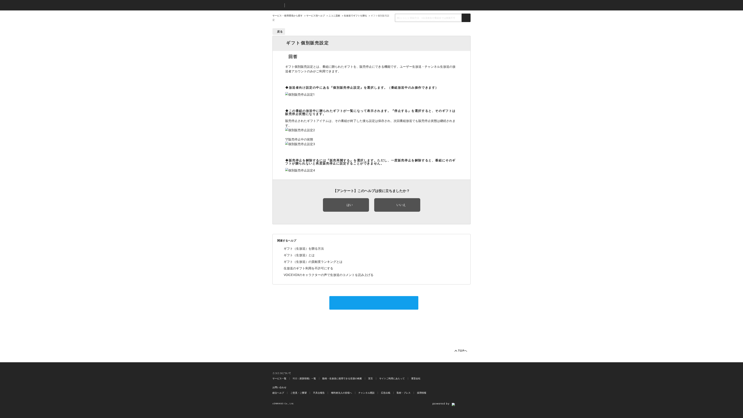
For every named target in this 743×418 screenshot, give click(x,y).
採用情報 (421, 392)
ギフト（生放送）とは (299, 255)
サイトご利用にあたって (392, 378)
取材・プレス (404, 392)
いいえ (401, 205)
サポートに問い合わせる (374, 303)
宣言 (370, 378)
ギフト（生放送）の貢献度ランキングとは (313, 262)
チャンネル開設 (366, 392)
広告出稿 (385, 392)
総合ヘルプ (278, 392)
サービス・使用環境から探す (287, 15)
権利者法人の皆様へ (341, 392)
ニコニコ (277, 5)
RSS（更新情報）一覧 (304, 378)
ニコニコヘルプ (308, 5)
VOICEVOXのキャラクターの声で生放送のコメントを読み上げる (328, 275)
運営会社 (415, 378)
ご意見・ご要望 (298, 392)
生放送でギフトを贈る (355, 15)
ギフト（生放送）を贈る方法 (304, 248)
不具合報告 (319, 392)
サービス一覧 (279, 378)
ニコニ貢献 (334, 15)
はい (350, 205)
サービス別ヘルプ (315, 15)
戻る (280, 31)
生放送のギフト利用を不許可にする (308, 268)
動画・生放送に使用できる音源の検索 (342, 378)
